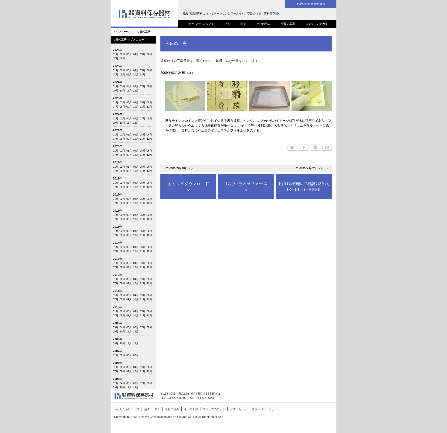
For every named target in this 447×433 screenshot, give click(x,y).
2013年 (117, 258)
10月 (136, 74)
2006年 (117, 363)
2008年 (117, 339)
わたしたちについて (201, 23)
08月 (122, 58)
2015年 (117, 226)
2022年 (117, 114)
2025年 (117, 66)
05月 (142, 54)
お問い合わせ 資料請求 (311, 4)
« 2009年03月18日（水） (180, 168)
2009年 (117, 323)
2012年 (117, 275)
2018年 (117, 178)
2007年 (117, 351)
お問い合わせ (238, 409)
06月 (149, 54)
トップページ (121, 31)
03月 (129, 54)
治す (227, 23)
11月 (129, 90)
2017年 (117, 194)
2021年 (117, 130)
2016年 (117, 210)
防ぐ (243, 23)
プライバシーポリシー (266, 409)
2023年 (117, 98)
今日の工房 (288, 23)
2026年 (117, 50)
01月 (115, 54)
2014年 (117, 242)
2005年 (117, 379)
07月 (115, 58)
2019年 (117, 162)
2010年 (117, 307)
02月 (122, 54)
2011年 (117, 291)
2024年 (117, 82)
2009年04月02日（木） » (312, 168)
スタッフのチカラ (316, 23)
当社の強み (264, 23)
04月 (136, 54)
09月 (129, 74)
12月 (142, 74)
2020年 (117, 146)
